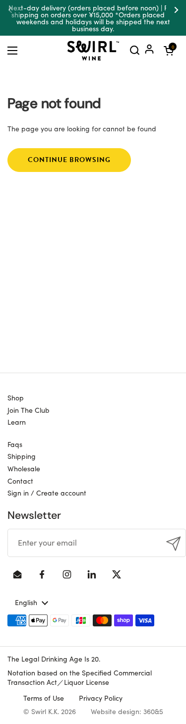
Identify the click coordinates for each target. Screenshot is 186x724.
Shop (15, 397)
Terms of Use (43, 698)
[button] (169, 50)
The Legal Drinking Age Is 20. (53, 659)
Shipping (21, 456)
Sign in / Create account (46, 493)
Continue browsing (69, 160)
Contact (20, 481)
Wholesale (23, 468)
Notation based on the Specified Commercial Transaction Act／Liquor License (79, 677)
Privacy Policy (101, 698)
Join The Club (28, 410)
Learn (16, 422)
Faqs (14, 444)
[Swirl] (93, 50)
